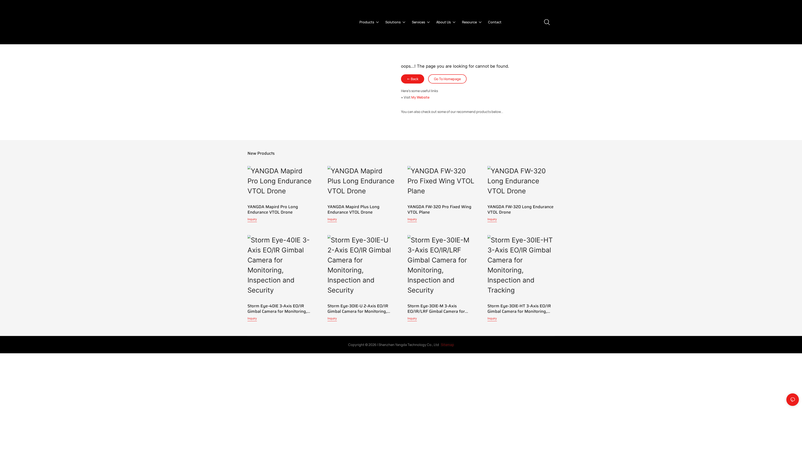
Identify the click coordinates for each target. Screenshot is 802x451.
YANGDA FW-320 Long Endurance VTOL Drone (520, 209)
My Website (420, 97)
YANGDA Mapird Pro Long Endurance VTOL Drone (272, 209)
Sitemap (447, 344)
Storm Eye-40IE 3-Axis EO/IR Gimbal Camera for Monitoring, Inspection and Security (277, 308)
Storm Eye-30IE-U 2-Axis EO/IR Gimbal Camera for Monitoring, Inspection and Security (357, 308)
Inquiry (252, 219)
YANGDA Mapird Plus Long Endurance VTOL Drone (353, 209)
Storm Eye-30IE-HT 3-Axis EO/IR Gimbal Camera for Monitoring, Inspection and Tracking (519, 308)
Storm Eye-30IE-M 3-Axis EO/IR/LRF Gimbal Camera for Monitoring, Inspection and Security (436, 308)
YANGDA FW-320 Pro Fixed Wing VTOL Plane (439, 209)
